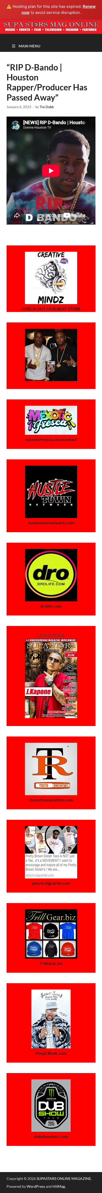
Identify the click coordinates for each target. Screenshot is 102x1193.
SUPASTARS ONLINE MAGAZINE (64, 1178)
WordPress (36, 1186)
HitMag (59, 1186)
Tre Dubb (47, 107)
